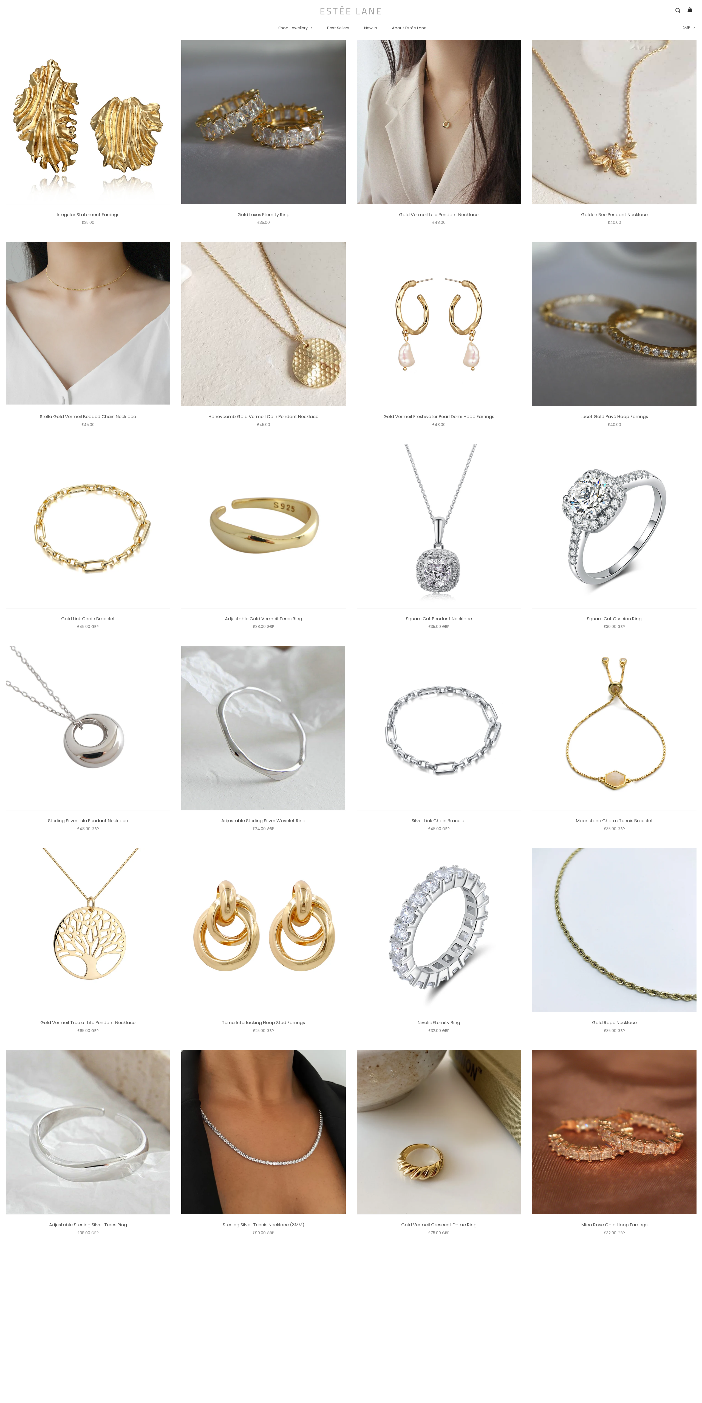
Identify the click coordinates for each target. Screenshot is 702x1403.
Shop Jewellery (293, 28)
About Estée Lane (409, 28)
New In (370, 28)
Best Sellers (338, 28)
